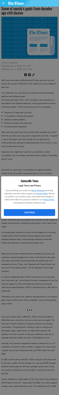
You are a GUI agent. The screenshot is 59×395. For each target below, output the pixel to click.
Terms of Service (38, 190)
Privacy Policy (42, 193)
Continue (29, 212)
